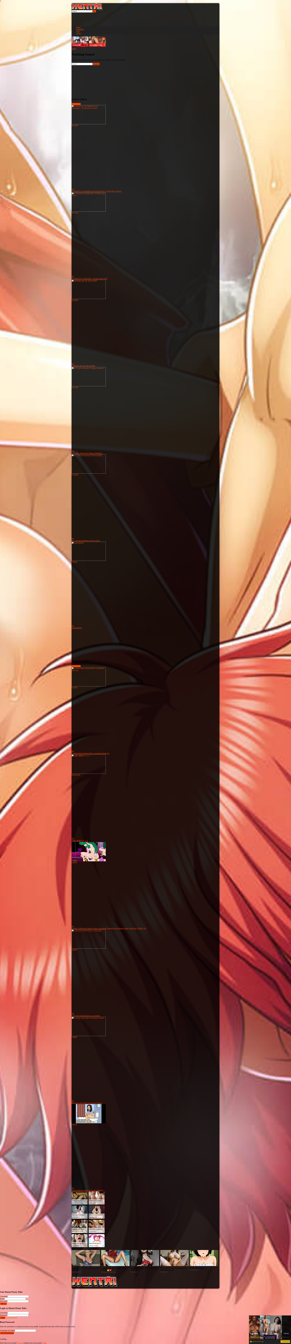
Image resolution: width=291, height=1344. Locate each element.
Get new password (7, 1333)
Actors (78, 33)
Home (78, 27)
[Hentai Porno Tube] (87, 9)
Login (2, 1318)
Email (2, 1299)
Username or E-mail (7, 1330)
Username (3, 1296)
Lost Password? (11, 1318)
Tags (78, 31)
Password (3, 1301)
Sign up (3, 1304)
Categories (80, 29)
